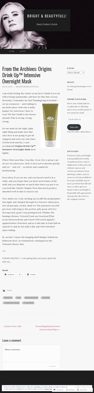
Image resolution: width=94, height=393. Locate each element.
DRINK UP (8, 298)
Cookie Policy (48, 389)
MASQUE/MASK (31, 298)
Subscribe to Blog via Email (76, 99)
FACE (9, 290)
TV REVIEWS (29, 303)
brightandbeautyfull (27, 87)
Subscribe (74, 127)
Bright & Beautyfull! (47, 15)
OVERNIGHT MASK (11, 303)
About (23, 51)
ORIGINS (45, 298)
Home (12, 51)
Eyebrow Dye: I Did (11, 326)
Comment (52, 366)
